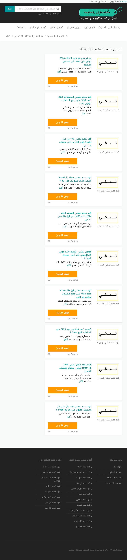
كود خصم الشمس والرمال (79, 472)
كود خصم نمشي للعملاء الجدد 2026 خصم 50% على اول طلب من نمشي (74, 216)
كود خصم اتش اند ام (51, 467)
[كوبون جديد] (99, 13)
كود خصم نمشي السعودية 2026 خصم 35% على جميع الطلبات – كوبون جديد (74, 100)
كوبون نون (90, 27)
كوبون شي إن (74, 27)
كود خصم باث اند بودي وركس (50, 479)
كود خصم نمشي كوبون (109, 71)
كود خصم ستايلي (52, 486)
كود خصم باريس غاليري (80, 488)
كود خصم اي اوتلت (82, 483)
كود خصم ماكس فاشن (50, 472)
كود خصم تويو (84, 494)
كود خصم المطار (83, 467)
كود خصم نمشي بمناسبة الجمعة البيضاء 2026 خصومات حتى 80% (75, 179)
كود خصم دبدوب (83, 505)
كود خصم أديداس (52, 502)
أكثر (59, 72)
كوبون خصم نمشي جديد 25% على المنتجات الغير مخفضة (73, 331)
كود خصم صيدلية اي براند (79, 510)
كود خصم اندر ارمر (83, 478)
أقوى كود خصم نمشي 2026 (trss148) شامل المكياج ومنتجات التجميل (75, 368)
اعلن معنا (21, 27)
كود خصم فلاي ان (82, 527)
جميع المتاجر (114, 27)
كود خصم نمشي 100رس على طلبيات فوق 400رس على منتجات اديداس (75, 142)
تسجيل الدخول (13, 36)
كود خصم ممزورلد (52, 492)
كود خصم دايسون (83, 499)
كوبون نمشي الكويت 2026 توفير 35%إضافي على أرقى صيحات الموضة (75, 255)
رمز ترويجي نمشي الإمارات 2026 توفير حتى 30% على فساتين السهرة (75, 61)
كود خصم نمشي (45, 13)
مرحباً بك (117, 467)
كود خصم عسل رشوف (81, 516)
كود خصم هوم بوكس (51, 497)
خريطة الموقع (115, 472)
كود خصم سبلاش (37, 27)
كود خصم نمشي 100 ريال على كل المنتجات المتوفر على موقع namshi (73, 408)
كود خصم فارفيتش (82, 521)
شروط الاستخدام (114, 478)
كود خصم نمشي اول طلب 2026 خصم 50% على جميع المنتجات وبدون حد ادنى (75, 293)
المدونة (102, 27)
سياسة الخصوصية (113, 483)
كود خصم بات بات (52, 508)
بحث (10, 9)
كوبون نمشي (56, 27)
